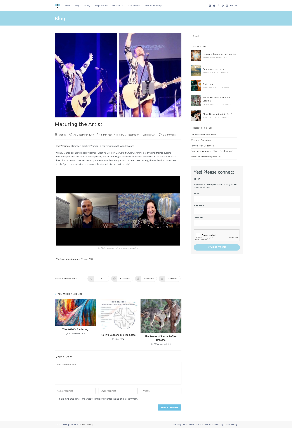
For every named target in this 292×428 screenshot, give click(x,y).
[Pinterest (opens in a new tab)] (218, 6)
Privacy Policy (231, 424)
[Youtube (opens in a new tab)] (231, 6)
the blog (177, 424)
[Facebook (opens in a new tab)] (214, 6)
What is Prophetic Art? (223, 151)
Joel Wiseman (63, 145)
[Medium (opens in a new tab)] (236, 6)
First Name (199, 206)
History (120, 134)
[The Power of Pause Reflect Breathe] (196, 100)
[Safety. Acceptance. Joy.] (196, 70)
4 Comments (223, 118)
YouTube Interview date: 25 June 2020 (75, 259)
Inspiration (133, 134)
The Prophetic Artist (70, 424)
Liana (193, 134)
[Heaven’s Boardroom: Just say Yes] (196, 55)
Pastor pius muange (200, 151)
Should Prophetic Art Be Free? (217, 114)
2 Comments (223, 87)
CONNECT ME (217, 247)
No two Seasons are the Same (118, 334)
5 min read (107, 134)
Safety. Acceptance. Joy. (214, 69)
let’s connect (188, 424)
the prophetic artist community (209, 424)
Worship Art (149, 134)
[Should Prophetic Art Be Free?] (196, 115)
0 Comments (170, 134)
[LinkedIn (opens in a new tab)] (227, 6)
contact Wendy (86, 424)
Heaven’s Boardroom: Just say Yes (219, 54)
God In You (208, 84)
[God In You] (196, 85)
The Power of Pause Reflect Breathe (160, 338)
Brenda (194, 156)
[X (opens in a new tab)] (210, 6)
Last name (198, 218)
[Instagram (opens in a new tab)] (223, 6)
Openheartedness (207, 134)
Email (196, 194)
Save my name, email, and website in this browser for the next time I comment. (98, 398)
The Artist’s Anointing (75, 329)
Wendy (62, 134)
